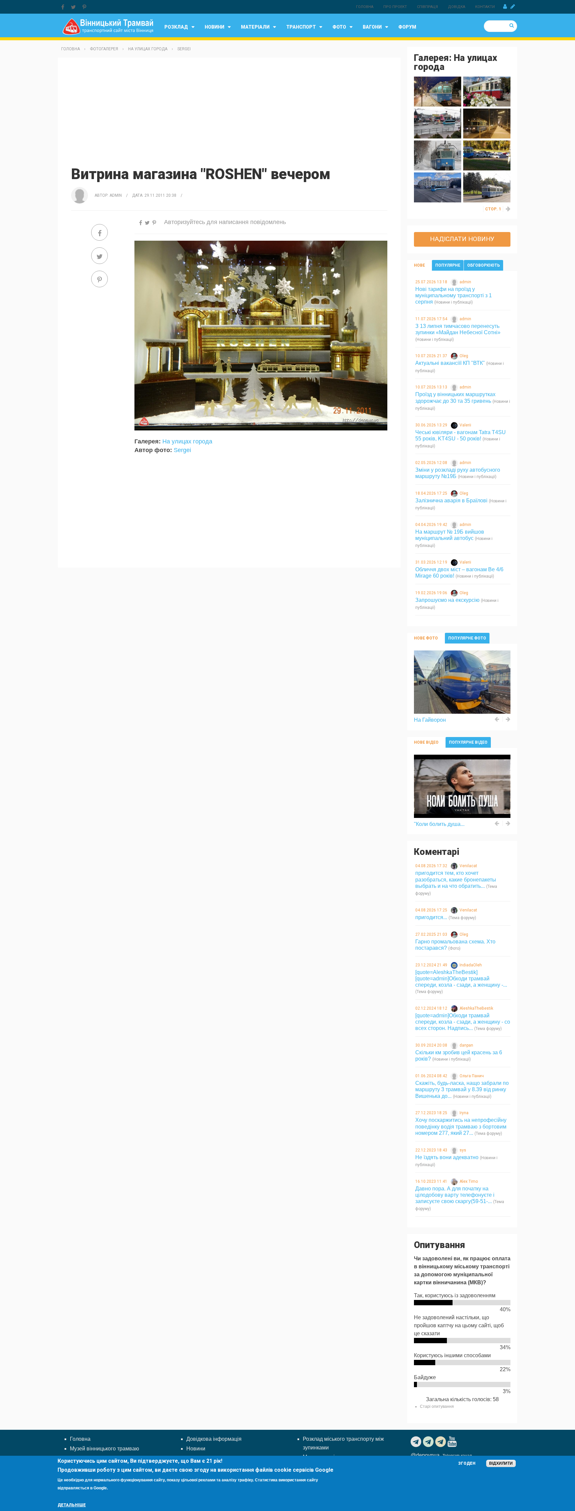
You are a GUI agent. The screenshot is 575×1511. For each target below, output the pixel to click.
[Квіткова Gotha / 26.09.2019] (486, 91)
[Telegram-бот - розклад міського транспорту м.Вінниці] (441, 1442)
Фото (339, 27)
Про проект (395, 7)
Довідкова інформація (214, 1439)
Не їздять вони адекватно (447, 1157)
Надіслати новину (462, 239)
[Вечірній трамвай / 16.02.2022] (437, 91)
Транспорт (301, 27)
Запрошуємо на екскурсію (447, 600)
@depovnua (425, 1455)
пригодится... (431, 917)
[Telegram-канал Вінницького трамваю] (417, 1442)
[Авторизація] (504, 7)
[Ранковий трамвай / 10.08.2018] (486, 187)
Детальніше (72, 1505)
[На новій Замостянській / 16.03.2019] (486, 123)
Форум (407, 27)
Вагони (372, 27)
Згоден (467, 1463)
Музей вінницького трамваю (104, 1448)
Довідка (456, 7)
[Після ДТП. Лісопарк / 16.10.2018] (486, 155)
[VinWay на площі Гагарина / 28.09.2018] (437, 187)
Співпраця (427, 7)
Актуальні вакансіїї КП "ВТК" (450, 363)
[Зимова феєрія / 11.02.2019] (437, 155)
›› (508, 209)
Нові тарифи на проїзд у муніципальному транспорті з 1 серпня (453, 295)
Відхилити (501, 1463)
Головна (364, 7)
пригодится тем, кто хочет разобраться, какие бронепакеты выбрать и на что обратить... (455, 879)
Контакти (485, 7)
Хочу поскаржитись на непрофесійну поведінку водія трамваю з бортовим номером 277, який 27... (460, 1126)
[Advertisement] (229, 110)
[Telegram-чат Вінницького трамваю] (429, 1442)
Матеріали (255, 27)
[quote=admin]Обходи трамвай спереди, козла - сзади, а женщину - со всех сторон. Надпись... (462, 1022)
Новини (214, 27)
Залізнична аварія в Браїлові (451, 500)
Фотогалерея (104, 49)
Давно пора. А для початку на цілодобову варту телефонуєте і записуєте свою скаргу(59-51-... (454, 1195)
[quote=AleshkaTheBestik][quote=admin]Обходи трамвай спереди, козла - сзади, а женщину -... (461, 978)
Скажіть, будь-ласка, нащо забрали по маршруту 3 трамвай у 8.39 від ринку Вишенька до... (462, 1089)
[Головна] (108, 26)
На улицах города (147, 49)
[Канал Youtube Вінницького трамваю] (453, 1442)
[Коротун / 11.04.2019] (437, 123)
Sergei (184, 49)
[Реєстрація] (513, 7)
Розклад (176, 27)
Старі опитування (437, 1406)
